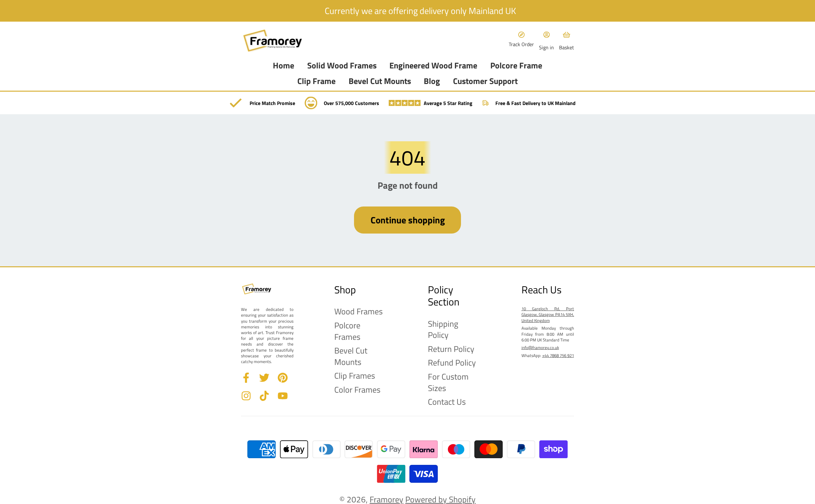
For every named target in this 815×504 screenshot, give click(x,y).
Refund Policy (452, 362)
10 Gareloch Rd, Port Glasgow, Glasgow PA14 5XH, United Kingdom (547, 314)
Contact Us (447, 402)
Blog (432, 81)
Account (546, 40)
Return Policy (451, 349)
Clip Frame (316, 81)
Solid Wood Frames (342, 66)
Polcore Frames (347, 331)
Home (283, 66)
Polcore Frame (516, 66)
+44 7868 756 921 (558, 355)
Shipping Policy (443, 329)
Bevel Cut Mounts (380, 81)
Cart (566, 40)
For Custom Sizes (448, 382)
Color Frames (357, 390)
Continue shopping (408, 220)
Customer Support (485, 81)
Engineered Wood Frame (433, 66)
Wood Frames (358, 311)
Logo (273, 41)
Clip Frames (354, 376)
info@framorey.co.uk (540, 347)
